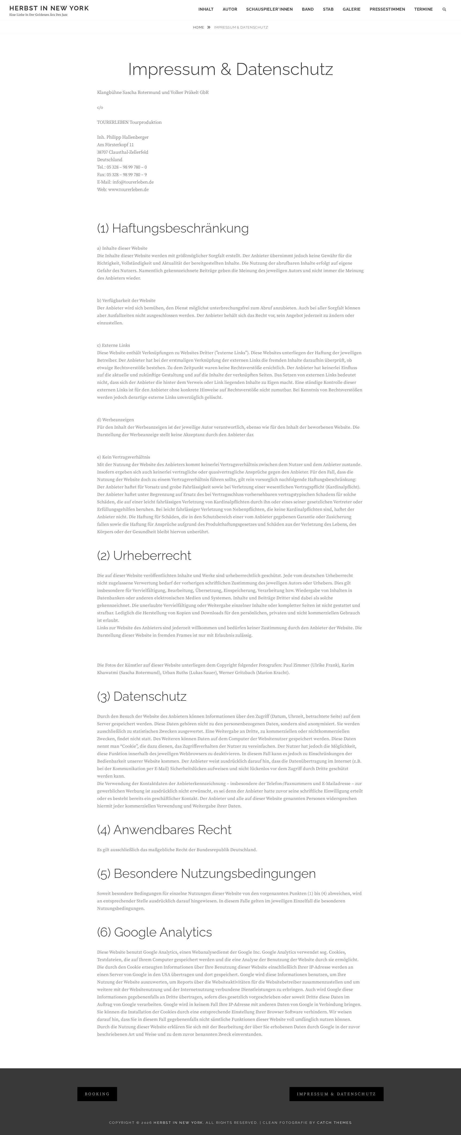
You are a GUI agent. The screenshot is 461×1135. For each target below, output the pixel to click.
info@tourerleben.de (133, 182)
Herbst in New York (49, 8)
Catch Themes (334, 1123)
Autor (230, 9)
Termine (423, 9)
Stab (328, 9)
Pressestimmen (387, 9)
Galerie (352, 9)
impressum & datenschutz (336, 1094)
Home (199, 27)
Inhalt (206, 9)
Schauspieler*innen (269, 9)
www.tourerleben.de (128, 190)
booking (97, 1094)
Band (308, 9)
